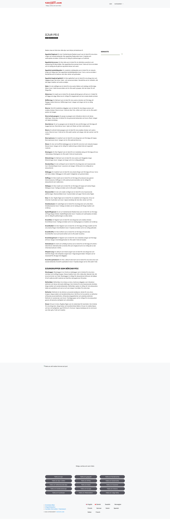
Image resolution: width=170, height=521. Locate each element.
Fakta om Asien (86, 485)
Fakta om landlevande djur (58, 489)
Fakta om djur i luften (58, 481)
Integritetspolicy (50, 507)
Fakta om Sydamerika (112, 481)
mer (122, 54)
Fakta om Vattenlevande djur (58, 485)
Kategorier (118, 4)
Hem (110, 4)
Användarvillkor (50, 505)
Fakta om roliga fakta (112, 493)
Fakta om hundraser (58, 493)
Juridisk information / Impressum (55, 509)
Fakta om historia (112, 489)
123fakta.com (60, 511)
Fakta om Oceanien (112, 485)
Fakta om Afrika (86, 481)
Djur (47, 37)
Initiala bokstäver (53, 37)
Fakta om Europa (86, 489)
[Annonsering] (85, 18)
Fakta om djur (58, 477)
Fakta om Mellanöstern (86, 493)
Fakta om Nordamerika (112, 477)
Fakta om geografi (85, 477)
